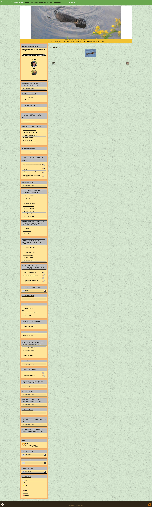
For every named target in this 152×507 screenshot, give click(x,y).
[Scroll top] (149, 504)
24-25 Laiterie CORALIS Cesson (29, 247)
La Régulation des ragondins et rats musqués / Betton (32, 165)
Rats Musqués (78, 45)
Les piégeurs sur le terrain (28, 335)
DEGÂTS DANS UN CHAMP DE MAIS (29, 142)
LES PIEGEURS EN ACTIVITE (28, 137)
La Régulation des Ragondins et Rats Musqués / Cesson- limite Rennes (32, 176)
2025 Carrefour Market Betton (29, 201)
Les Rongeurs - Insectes (69, 45)
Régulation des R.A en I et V (28, 355)
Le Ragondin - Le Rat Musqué (28, 352)
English (25, 482)
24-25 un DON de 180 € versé (28, 208)
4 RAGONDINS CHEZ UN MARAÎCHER (29, 130)
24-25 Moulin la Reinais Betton (29, 260)
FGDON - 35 (72, 2)
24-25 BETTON (26, 228)
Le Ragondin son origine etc (28, 151)
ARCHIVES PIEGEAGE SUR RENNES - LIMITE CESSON (31, 281)
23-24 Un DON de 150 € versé (28, 211)
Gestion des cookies (80, 505)
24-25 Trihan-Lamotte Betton (29, 249)
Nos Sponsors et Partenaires (28, 434)
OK (44, 290)
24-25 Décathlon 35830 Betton (29, 252)
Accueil (51, 45)
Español (25, 485)
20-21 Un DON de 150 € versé (28, 216)
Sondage (64, 1)
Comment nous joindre (27, 108)
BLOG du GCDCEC (19, 2)
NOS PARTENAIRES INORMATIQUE (29, 373)
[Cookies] (2, 504)
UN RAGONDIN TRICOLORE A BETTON (30, 135)
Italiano (25, 487)
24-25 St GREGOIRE (27, 231)
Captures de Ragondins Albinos (29, 350)
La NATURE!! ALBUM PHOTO (59, 45)
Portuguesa (26, 495)
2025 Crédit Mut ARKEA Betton (29, 203)
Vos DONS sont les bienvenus (28, 206)
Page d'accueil (4, 1)
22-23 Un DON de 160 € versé (28, 213)
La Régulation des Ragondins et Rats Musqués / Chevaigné (32, 172)
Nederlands (26, 493)
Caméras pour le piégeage (28, 97)
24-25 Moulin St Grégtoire (28, 257)
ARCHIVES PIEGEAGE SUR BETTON (29, 272)
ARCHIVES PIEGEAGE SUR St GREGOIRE (30, 275)
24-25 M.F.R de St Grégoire (28, 255)
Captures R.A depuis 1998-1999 (29, 347)
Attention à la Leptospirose (28, 99)
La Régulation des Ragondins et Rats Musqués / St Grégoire (32, 168)
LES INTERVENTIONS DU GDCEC (29, 140)
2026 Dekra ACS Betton (27, 198)
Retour (90, 62)
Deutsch (25, 490)
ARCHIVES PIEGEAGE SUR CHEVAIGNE (30, 277)
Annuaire (11, 1)
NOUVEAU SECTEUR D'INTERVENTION (30, 132)
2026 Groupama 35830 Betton (29, 195)
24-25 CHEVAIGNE (26, 233)
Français (25, 480)
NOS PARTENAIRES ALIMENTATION (29, 375)
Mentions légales (72, 505)
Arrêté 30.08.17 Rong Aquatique (29, 121)
